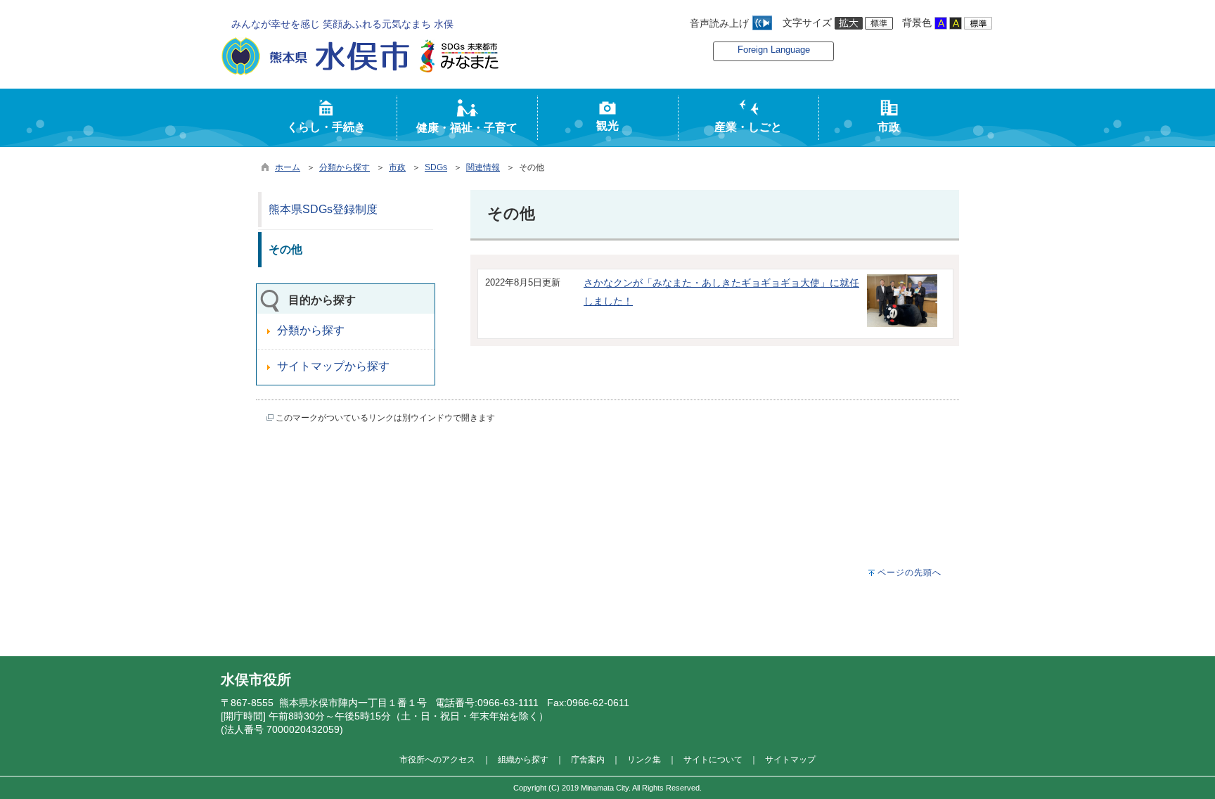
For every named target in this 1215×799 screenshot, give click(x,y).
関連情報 (483, 167)
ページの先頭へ (909, 572)
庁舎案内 (588, 759)
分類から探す (344, 167)
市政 (397, 167)
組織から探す (523, 759)
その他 (285, 249)
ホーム (287, 167)
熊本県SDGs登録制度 (323, 209)
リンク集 (644, 759)
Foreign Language (774, 49)
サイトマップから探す (333, 366)
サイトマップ (790, 759)
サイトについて (712, 759)
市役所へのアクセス (437, 759)
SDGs (436, 167)
